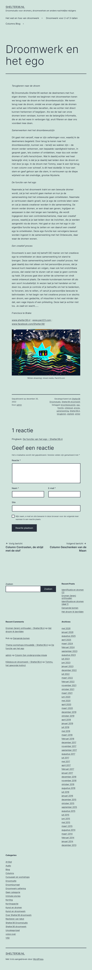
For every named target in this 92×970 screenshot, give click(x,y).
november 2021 (69, 685)
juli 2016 (65, 792)
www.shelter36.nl (21, 320)
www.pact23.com (41, 320)
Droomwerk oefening (16, 888)
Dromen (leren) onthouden (69, 597)
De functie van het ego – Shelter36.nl (43, 439)
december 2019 (69, 712)
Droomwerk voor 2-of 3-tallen (62, 18)
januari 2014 (67, 841)
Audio (8, 865)
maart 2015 (67, 826)
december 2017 (69, 742)
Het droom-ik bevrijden (73, 612)
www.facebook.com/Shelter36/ (28, 324)
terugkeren (61, 414)
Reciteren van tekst (15, 919)
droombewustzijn (68, 405)
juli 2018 (65, 727)
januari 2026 (67, 632)
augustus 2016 (68, 788)
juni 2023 (66, 662)
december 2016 (69, 777)
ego (78, 405)
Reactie (16, 460)
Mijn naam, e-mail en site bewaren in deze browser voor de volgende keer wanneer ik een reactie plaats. (47, 517)
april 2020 (66, 704)
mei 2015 (66, 822)
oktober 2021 (68, 689)
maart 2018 (67, 735)
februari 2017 (68, 769)
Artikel (9, 862)
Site (14, 502)
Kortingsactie (12, 904)
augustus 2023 (69, 655)
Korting (9, 900)
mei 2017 (66, 761)
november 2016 (69, 780)
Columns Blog (13, 23)
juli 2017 (65, 758)
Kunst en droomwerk (15, 911)
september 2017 (69, 750)
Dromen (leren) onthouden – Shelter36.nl (25, 628)
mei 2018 (66, 731)
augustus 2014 (68, 830)
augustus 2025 (69, 636)
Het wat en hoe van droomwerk (22, 18)
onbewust (69, 408)
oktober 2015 (68, 803)
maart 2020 (67, 708)
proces (77, 408)
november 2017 (69, 746)
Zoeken (9, 584)
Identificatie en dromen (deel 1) (73, 602)
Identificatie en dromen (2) (73, 591)
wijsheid (70, 414)
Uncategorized (13, 930)
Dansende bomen (70, 608)
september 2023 (69, 651)
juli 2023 (66, 659)
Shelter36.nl (15, 7)
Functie (61, 408)
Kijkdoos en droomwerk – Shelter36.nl (24, 662)
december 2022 (69, 670)
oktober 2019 (68, 716)
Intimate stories (13, 896)
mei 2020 (66, 700)
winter (77, 414)
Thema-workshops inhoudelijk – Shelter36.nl (27, 645)
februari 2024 (68, 647)
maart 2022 (67, 678)
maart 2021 (67, 693)
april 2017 (66, 765)
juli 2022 (66, 674)
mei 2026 (66, 628)
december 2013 (69, 845)
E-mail (52, 488)
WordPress (38, 959)
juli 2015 (65, 815)
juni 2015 (66, 818)
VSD (8, 938)
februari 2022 (68, 681)
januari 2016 (67, 796)
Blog (8, 869)
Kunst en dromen (14, 907)
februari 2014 (68, 837)
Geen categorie (13, 892)
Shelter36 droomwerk (71, 402)
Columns (10, 873)
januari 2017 (67, 773)
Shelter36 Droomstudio (17, 923)
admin (19, 405)
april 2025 (66, 640)
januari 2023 (67, 666)
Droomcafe (11, 881)
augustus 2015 (68, 811)
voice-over (11, 934)
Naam (15, 488)
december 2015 (69, 799)
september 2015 (69, 807)
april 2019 (66, 719)
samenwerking (63, 411)
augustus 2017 (68, 754)
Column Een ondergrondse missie (31, 655)
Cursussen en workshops (18, 877)
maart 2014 (67, 834)
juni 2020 (66, 697)
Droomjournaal (13, 885)
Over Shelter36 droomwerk (19, 915)
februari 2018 (68, 739)
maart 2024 (67, 643)
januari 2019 (67, 723)
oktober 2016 (68, 784)
